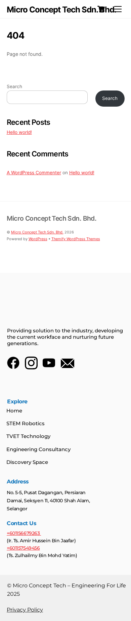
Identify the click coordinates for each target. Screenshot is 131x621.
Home (14, 410)
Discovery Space (27, 462)
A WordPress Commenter (34, 172)
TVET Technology (28, 436)
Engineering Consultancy (38, 449)
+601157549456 (23, 548)
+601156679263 (24, 533)
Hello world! (19, 132)
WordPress (38, 238)
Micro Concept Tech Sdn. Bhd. (37, 232)
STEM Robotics (25, 423)
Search (14, 86)
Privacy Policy (25, 610)
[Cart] (101, 9)
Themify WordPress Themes (75, 238)
